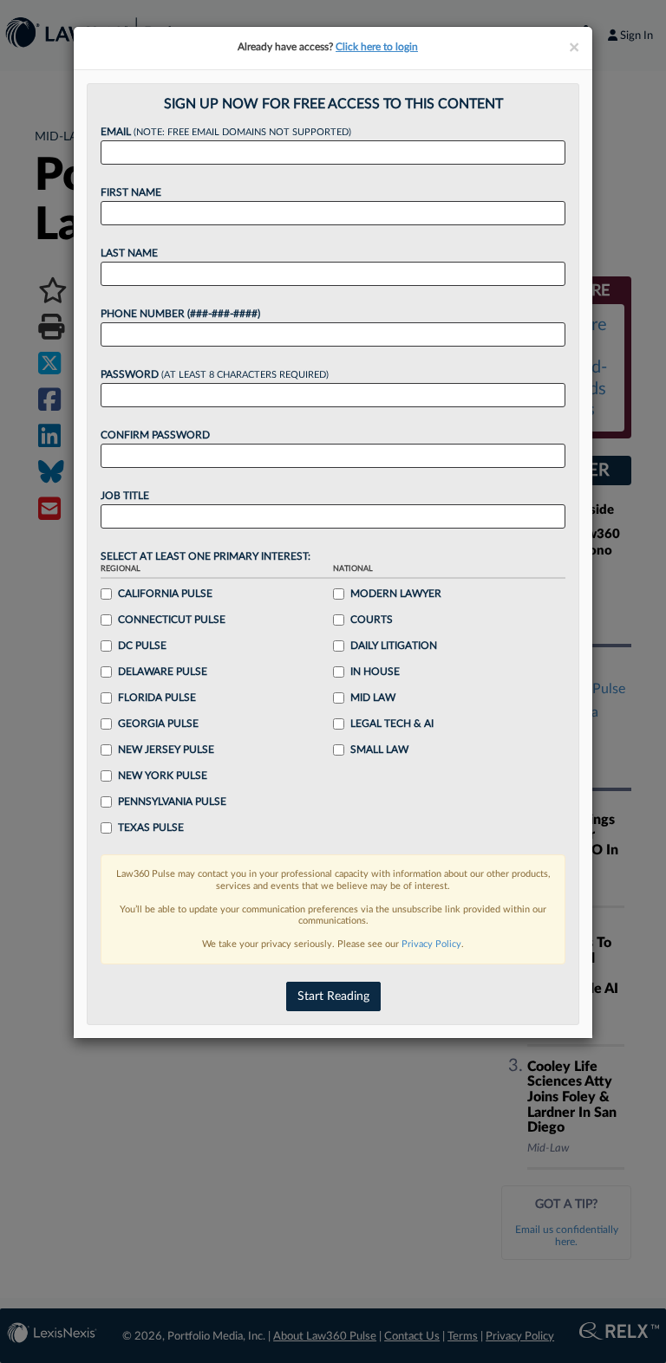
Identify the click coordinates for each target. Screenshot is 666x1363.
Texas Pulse (151, 827)
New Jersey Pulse (166, 749)
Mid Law (372, 697)
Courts (371, 619)
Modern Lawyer (395, 593)
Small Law (379, 749)
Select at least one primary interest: (205, 556)
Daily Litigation (393, 645)
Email (226, 132)
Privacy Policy (431, 944)
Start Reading (333, 996)
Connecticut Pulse (171, 619)
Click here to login (377, 47)
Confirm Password (155, 435)
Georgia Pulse (158, 723)
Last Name (129, 253)
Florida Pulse (157, 697)
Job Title (125, 495)
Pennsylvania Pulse (172, 801)
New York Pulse (162, 775)
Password (215, 374)
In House (375, 671)
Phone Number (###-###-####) (180, 313)
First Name (131, 192)
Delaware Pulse (162, 671)
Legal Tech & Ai (392, 723)
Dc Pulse (142, 645)
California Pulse (165, 593)
